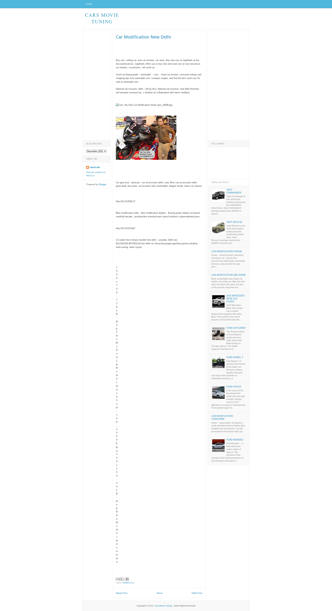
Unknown (95, 167)
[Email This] (117, 579)
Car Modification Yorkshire (222, 417)
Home (89, 4)
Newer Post (121, 593)
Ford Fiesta (233, 386)
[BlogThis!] (120, 579)
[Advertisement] (186, 18)
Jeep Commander (233, 191)
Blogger (102, 184)
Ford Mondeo (234, 439)
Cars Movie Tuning (102, 18)
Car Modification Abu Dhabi (228, 275)
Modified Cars (128, 583)
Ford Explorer (236, 328)
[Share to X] (124, 579)
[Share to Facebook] (127, 579)
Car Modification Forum (226, 251)
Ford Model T (234, 357)
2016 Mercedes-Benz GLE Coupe (235, 298)
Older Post (197, 593)
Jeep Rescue (234, 222)
